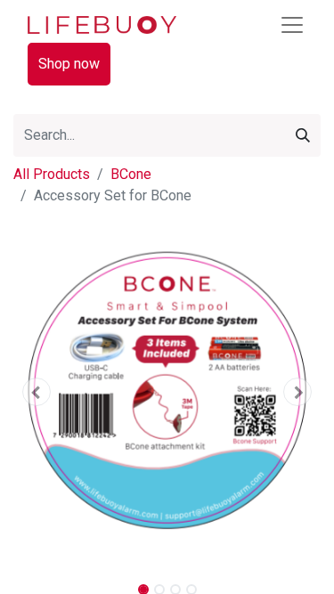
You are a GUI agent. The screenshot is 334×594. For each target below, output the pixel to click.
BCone (130, 174)
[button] (36, 392)
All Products (51, 174)
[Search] (303, 135)
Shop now (69, 63)
